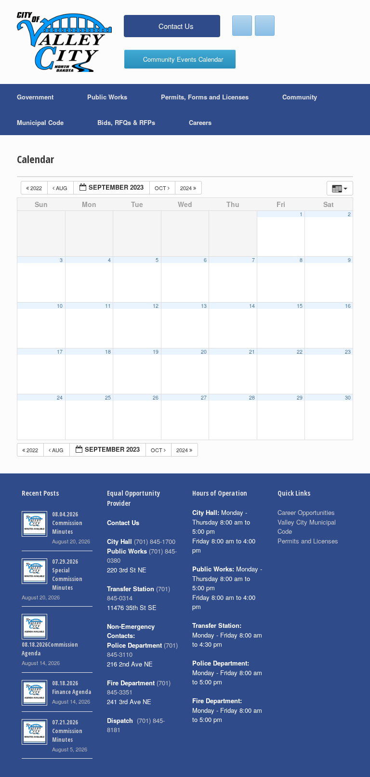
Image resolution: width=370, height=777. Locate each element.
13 (204, 305)
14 (252, 305)
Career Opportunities (306, 512)
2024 (186, 188)
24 (60, 397)
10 (60, 305)
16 (348, 305)
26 (156, 397)
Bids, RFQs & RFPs (126, 122)
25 (108, 397)
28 (252, 397)
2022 (36, 188)
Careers (200, 122)
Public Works (107, 96)
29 (300, 397)
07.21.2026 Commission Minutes (67, 731)
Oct (161, 188)
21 (252, 351)
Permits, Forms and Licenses (205, 96)
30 (348, 397)
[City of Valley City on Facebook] (242, 25)
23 (348, 351)
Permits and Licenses (308, 540)
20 (204, 351)
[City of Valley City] (64, 42)
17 (60, 351)
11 (108, 305)
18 (108, 351)
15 (300, 305)
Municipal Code (40, 122)
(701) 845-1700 (154, 541)
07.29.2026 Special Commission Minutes (67, 574)
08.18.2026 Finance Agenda (71, 687)
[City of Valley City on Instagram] (265, 25)
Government (35, 96)
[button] (356, 109)
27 (204, 397)
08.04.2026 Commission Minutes (67, 523)
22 (300, 351)
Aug (61, 188)
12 (156, 305)
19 (156, 351)
